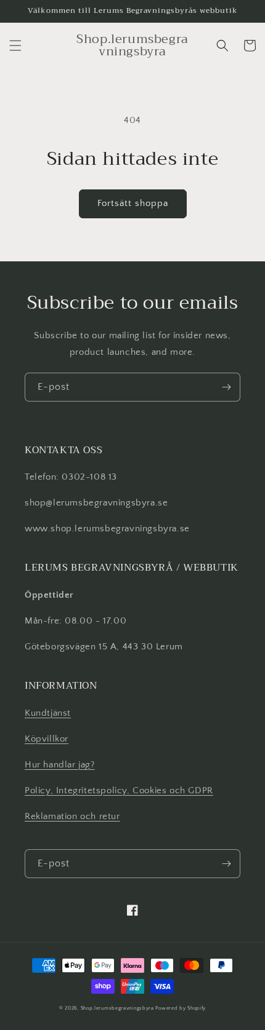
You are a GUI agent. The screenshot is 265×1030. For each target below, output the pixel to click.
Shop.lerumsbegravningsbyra (117, 1008)
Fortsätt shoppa (132, 203)
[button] (15, 45)
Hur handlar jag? (60, 764)
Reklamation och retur (72, 816)
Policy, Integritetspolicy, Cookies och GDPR (119, 790)
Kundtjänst (48, 713)
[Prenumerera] (226, 387)
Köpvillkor (46, 739)
